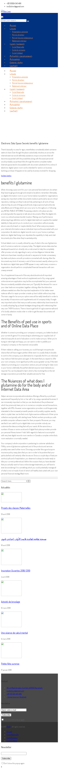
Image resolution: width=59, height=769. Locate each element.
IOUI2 (8, 727)
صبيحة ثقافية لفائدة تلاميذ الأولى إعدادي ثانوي (23, 538)
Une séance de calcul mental (14, 632)
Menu (3, 14)
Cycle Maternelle (13, 735)
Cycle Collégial (12, 741)
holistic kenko (6, 175)
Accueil (9, 732)
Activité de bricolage (10, 601)
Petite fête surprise (10, 663)
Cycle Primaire (12, 738)
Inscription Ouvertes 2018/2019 (15, 570)
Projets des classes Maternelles (15, 507)
